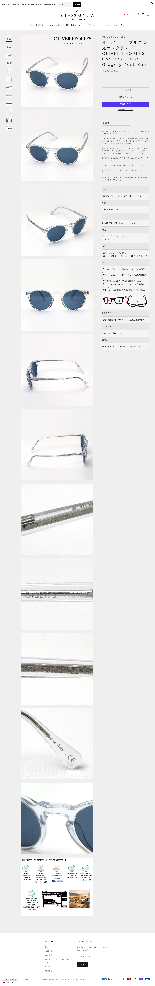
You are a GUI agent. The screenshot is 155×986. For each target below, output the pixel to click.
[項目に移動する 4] (9, 63)
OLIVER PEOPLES (113, 37)
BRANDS (90, 25)
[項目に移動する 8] (9, 95)
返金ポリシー (50, 970)
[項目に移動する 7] (9, 87)
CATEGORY (73, 25)
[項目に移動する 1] (9, 38)
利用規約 (48, 966)
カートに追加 (125, 90)
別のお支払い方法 (125, 110)
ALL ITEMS (36, 25)
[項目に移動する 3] (9, 54)
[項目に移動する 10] (9, 111)
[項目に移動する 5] (9, 71)
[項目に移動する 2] (9, 46)
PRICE (105, 25)
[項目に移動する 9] (9, 103)
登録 (83, 964)
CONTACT (120, 25)
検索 (47, 947)
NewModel (55, 25)
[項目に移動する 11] (9, 120)
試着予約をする (125, 97)
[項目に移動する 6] (9, 79)
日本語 (26, 979)
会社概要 (48, 955)
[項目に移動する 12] (9, 127)
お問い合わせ (50, 951)
